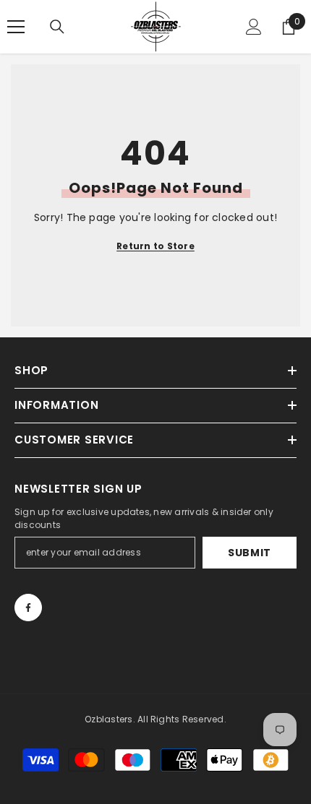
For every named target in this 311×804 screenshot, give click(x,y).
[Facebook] (28, 607)
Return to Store (155, 246)
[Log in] (254, 27)
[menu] (16, 26)
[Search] (57, 26)
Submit (249, 552)
